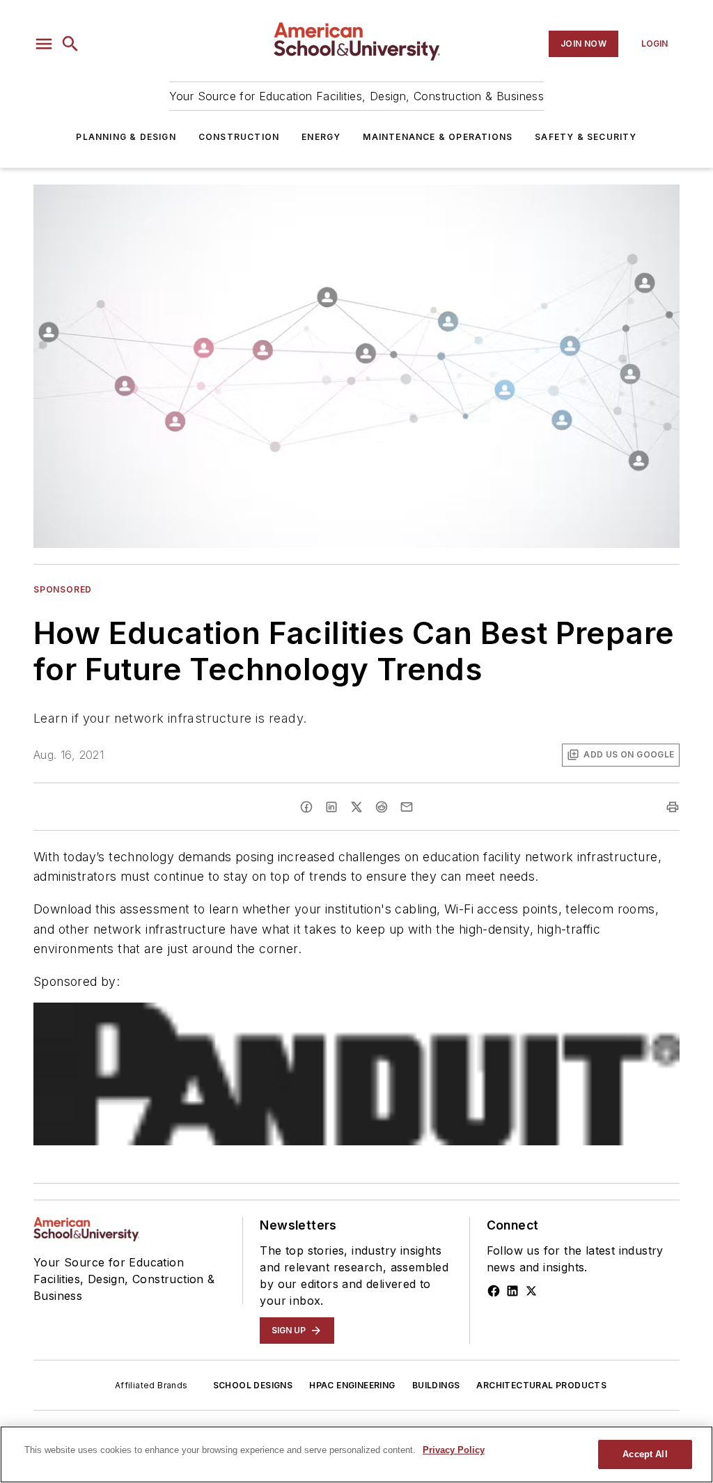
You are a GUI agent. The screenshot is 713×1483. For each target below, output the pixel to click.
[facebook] (306, 807)
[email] (407, 807)
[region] (356, 1454)
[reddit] (382, 807)
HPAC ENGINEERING (352, 1385)
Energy (320, 137)
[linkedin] (331, 807)
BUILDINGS (436, 1385)
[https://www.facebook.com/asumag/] (494, 1291)
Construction (238, 137)
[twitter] (356, 807)
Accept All (644, 1454)
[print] (673, 807)
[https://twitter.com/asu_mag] (531, 1291)
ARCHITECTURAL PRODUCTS (541, 1385)
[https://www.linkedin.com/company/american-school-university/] (512, 1291)
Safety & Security (585, 137)
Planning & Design (125, 137)
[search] (70, 43)
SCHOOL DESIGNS (253, 1385)
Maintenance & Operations (437, 137)
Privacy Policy (454, 1450)
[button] (43, 43)
